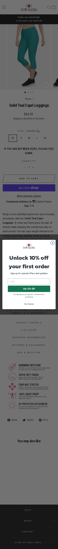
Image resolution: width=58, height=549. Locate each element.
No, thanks (29, 304)
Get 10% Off (29, 288)
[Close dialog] (53, 243)
